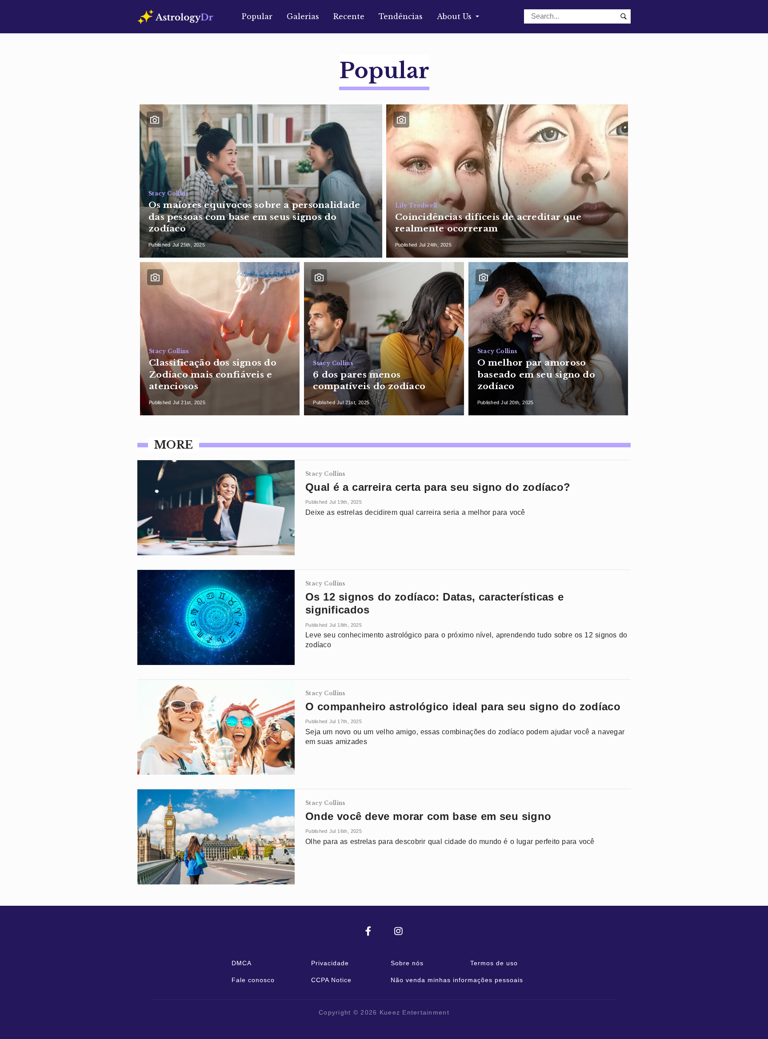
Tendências (401, 16)
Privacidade (330, 963)
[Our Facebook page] (379, 931)
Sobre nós (407, 963)
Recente (348, 16)
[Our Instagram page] (398, 931)
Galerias (303, 16)
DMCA (242, 963)
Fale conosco (253, 979)
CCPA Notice (331, 979)
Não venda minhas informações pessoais (457, 979)
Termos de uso (494, 963)
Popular (257, 16)
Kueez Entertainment (414, 1012)
